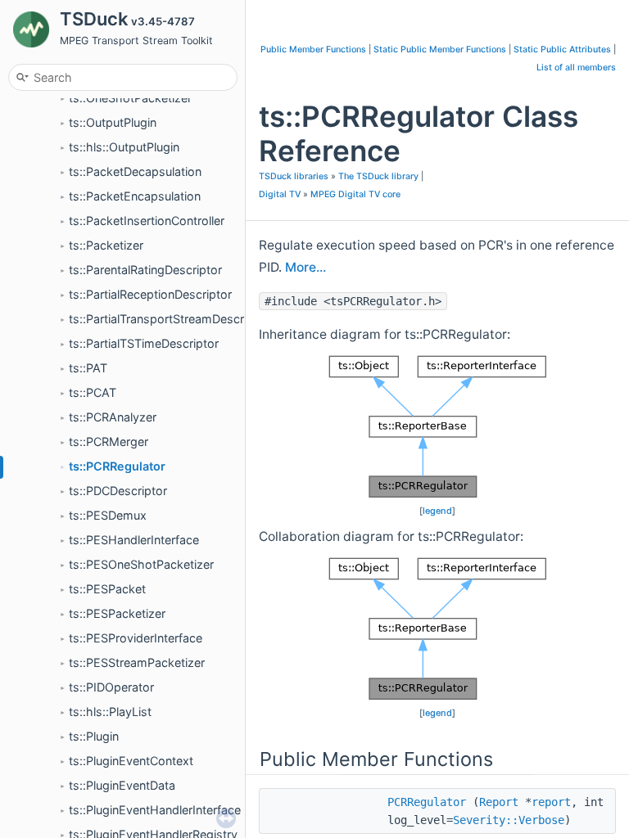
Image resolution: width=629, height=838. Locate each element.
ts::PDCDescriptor (118, 491)
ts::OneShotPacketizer (130, 98)
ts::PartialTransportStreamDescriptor (169, 319)
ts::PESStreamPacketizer (137, 662)
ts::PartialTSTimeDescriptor (144, 343)
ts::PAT (88, 368)
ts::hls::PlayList (110, 712)
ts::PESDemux (108, 515)
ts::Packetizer (106, 245)
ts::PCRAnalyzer (112, 417)
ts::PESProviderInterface (135, 638)
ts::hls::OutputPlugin (124, 147)
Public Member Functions (313, 49)
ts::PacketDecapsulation (135, 171)
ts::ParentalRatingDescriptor (145, 270)
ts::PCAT (92, 392)
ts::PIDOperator (111, 687)
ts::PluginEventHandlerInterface (155, 810)
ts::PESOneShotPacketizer (141, 564)
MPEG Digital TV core (355, 194)
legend (437, 510)
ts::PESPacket (107, 589)
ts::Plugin (94, 736)
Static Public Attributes (562, 49)
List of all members (576, 67)
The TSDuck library (378, 176)
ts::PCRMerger (108, 441)
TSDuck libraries (293, 176)
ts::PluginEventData (122, 785)
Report (498, 802)
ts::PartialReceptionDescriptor (150, 294)
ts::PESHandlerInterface (134, 540)
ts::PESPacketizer (117, 613)
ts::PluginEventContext (131, 761)
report (551, 802)
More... (305, 267)
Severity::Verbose (508, 820)
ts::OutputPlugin (112, 122)
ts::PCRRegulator (117, 466)
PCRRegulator (426, 802)
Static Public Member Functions (439, 49)
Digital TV (280, 194)
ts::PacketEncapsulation (135, 196)
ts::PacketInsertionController (146, 221)
